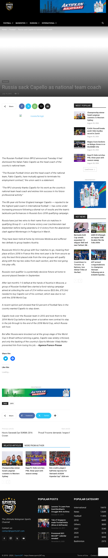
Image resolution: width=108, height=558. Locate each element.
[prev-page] (3, 482)
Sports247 (19, 555)
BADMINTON (20, 23)
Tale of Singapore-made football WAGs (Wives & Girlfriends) (59, 522)
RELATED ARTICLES (12, 445)
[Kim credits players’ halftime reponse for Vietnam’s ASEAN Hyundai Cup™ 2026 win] (59, 458)
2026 (4, 464)
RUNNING (33, 23)
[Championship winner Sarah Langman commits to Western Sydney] (12, 458)
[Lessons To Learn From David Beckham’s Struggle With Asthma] (43, 509)
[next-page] (8, 482)
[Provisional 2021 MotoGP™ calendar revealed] (43, 536)
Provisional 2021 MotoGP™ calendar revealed (58, 535)
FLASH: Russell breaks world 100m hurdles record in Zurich (96, 131)
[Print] (47, 106)
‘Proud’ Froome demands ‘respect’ (54, 432)
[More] (55, 415)
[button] (102, 23)
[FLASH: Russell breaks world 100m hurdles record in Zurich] (79, 131)
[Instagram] (10, 538)
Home (4, 29)
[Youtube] (23, 538)
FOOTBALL (7, 23)
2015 (12, 403)
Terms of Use (82, 555)
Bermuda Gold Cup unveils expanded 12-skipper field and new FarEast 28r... (81, 240)
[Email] (41, 106)
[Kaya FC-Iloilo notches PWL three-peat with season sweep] (36, 458)
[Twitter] (28, 106)
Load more (89, 169)
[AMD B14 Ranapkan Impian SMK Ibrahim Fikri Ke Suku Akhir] (98, 228)
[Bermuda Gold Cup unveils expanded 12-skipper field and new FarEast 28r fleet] (81, 228)
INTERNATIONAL (48, 23)
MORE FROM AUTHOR (34, 445)
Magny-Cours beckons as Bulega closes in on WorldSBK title (96, 144)
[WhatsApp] (35, 106)
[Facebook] (22, 106)
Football (12, 29)
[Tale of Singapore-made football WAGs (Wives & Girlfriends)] (43, 523)
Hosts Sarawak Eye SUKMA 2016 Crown (17, 434)
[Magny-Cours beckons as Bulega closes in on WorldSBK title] (79, 144)
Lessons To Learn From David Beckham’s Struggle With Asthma (60, 509)
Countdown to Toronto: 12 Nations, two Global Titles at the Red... (80, 267)
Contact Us (95, 555)
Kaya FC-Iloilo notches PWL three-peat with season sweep (35, 471)
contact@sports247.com (13, 531)
